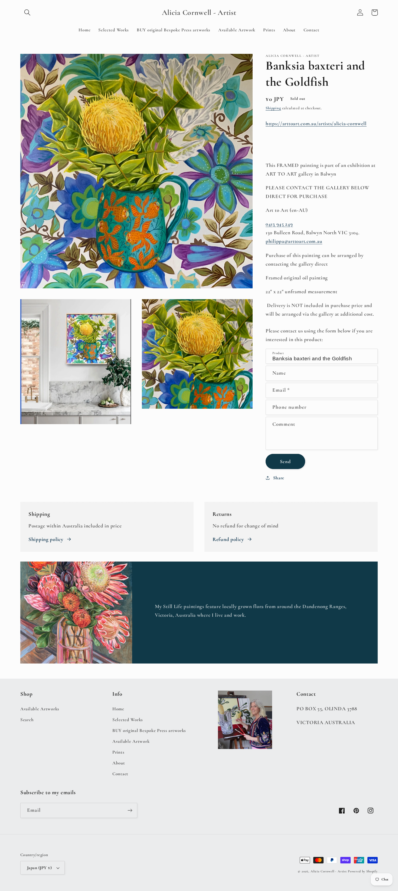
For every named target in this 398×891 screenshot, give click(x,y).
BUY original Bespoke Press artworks (149, 730)
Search (27, 719)
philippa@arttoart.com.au (294, 241)
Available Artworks (39, 709)
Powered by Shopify (363, 871)
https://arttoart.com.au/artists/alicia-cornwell (316, 123)
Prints (118, 752)
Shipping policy (45, 539)
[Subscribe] (130, 810)
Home (118, 709)
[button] (27, 12)
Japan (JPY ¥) (39, 867)
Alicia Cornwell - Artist (329, 871)
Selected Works (127, 719)
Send (285, 461)
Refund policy (228, 539)
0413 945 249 (279, 224)
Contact (120, 774)
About (118, 763)
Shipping (273, 108)
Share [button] (278, 478)
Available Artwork (130, 741)
